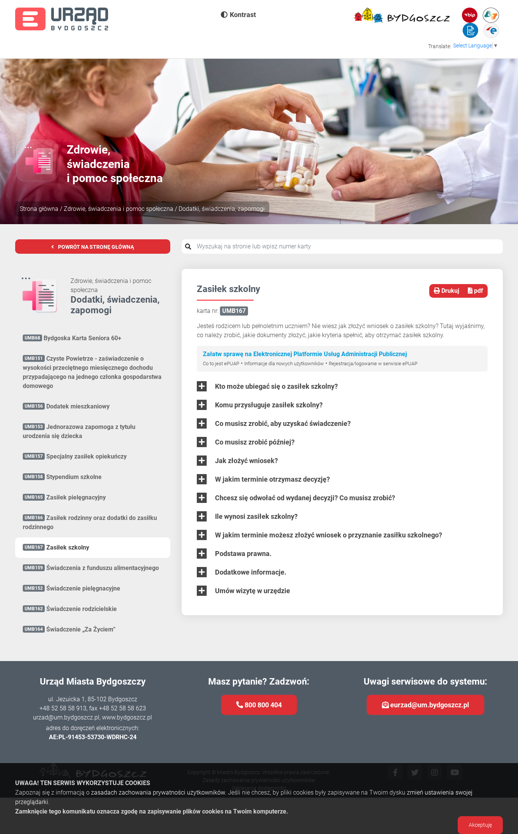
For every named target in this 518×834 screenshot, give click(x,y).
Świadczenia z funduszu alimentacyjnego (92, 568)
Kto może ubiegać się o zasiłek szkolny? (275, 386)
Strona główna (39, 208)
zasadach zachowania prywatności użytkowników (158, 792)
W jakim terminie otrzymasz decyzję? (271, 479)
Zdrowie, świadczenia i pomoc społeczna (118, 208)
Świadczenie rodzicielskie (71, 609)
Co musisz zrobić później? (254, 442)
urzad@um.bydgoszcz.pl (66, 717)
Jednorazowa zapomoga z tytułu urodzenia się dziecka (79, 431)
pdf (477, 290)
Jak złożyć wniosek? (245, 461)
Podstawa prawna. (242, 554)
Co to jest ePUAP (221, 363)
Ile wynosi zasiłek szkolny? (255, 516)
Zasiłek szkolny (57, 547)
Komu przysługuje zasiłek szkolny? (268, 405)
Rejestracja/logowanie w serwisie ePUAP (373, 363)
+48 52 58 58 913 (62, 708)
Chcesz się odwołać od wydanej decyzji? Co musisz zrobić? (304, 498)
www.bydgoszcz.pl (127, 717)
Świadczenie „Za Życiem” (70, 629)
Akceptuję (480, 825)
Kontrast (243, 15)
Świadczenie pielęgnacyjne (72, 588)
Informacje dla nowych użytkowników (284, 363)
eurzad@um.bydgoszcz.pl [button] (429, 705)
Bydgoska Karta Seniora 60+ (73, 338)
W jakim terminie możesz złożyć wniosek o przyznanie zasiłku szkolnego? (327, 535)
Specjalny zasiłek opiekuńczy (76, 456)
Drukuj (449, 290)
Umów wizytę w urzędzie (251, 591)
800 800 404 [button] (262, 705)
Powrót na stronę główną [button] (95, 247)
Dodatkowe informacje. (249, 572)
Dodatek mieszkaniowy (67, 406)
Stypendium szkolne (63, 477)
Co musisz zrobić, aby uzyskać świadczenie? (282, 423)
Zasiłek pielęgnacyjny (65, 497)
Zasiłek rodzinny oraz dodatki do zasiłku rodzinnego (90, 522)
